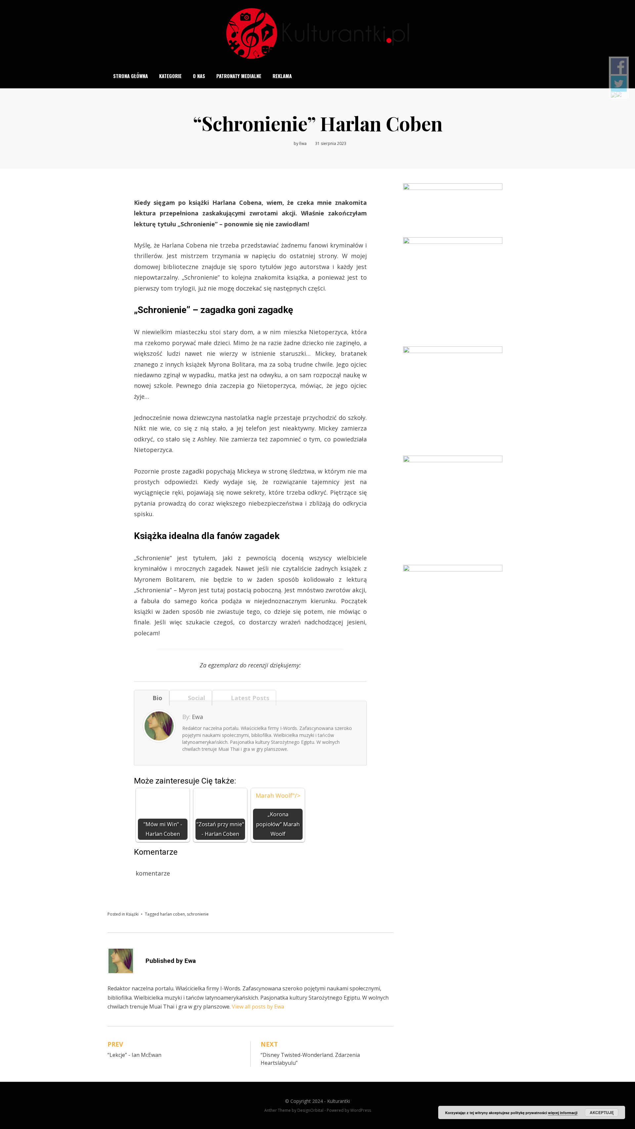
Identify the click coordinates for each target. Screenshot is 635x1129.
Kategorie (170, 75)
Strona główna (130, 75)
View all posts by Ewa (258, 1006)
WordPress (360, 1110)
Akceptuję (602, 1112)
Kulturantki (338, 1101)
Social (195, 698)
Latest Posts (248, 698)
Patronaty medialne (238, 75)
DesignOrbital (310, 1110)
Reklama (282, 75)
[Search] (524, 76)
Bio (155, 698)
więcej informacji (562, 1112)
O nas (199, 75)
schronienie (198, 914)
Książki (132, 914)
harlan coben (172, 914)
